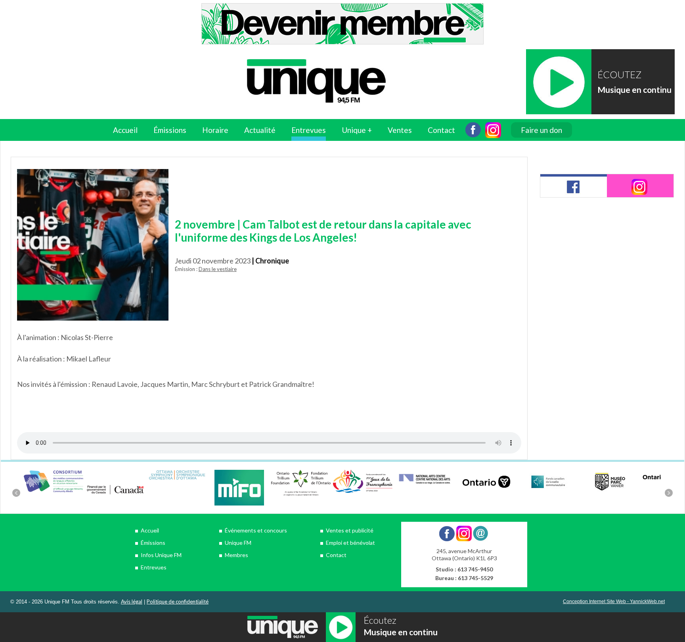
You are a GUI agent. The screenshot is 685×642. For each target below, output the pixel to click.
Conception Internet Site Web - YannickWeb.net (614, 601)
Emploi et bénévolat (350, 542)
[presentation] (573, 185)
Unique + (357, 130)
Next (669, 493)
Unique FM (238, 542)
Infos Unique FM (161, 555)
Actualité (260, 130)
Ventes (400, 130)
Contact (441, 130)
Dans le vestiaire (218, 269)
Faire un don (541, 130)
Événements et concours (256, 530)
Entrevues (308, 130)
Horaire (215, 130)
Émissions (153, 542)
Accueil (125, 130)
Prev (16, 493)
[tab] (573, 185)
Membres (236, 555)
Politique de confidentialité (178, 601)
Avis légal (131, 601)
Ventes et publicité (349, 530)
